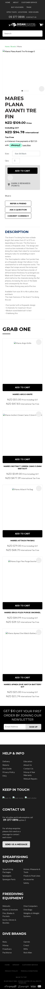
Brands (13, 47)
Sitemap (15, 965)
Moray (5, 945)
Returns (5, 765)
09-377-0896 (10, 820)
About (15, 2)
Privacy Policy (8, 772)
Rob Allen (28, 952)
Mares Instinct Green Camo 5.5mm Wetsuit (23, 467)
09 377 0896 (17, 17)
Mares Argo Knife (22, 394)
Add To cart (22, 387)
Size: (7, 153)
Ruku (4, 941)
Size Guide (7, 768)
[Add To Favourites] (10, 177)
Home (7, 2)
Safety (26, 883)
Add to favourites (39, 342)
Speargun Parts (9, 879)
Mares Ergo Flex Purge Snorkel (22, 612)
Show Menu (4, 25)
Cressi (26, 945)
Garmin (27, 941)
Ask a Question (18, 210)
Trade (28, 7)
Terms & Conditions (29, 971)
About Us (28, 765)
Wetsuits (6, 906)
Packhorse (7, 952)
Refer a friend (18, 203)
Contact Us (31, 17)
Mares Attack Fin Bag (22, 540)
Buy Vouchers (17, 7)
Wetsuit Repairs (30, 779)
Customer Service (29, 2)
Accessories (29, 879)
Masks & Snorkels (10, 909)
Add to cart (22, 171)
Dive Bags (28, 909)
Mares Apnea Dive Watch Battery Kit (22, 685)
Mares (19, 47)
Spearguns (6, 876)
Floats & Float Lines (32, 876)
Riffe (26, 949)
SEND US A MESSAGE (16, 844)
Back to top (21, 977)
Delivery (6, 761)
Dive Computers (31, 906)
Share (8, 196)
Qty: (7, 160)
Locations (22, 12)
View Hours (33, 12)
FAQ (4, 776)
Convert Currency (18, 216)
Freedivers (7, 949)
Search (39, 33)
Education (28, 761)
